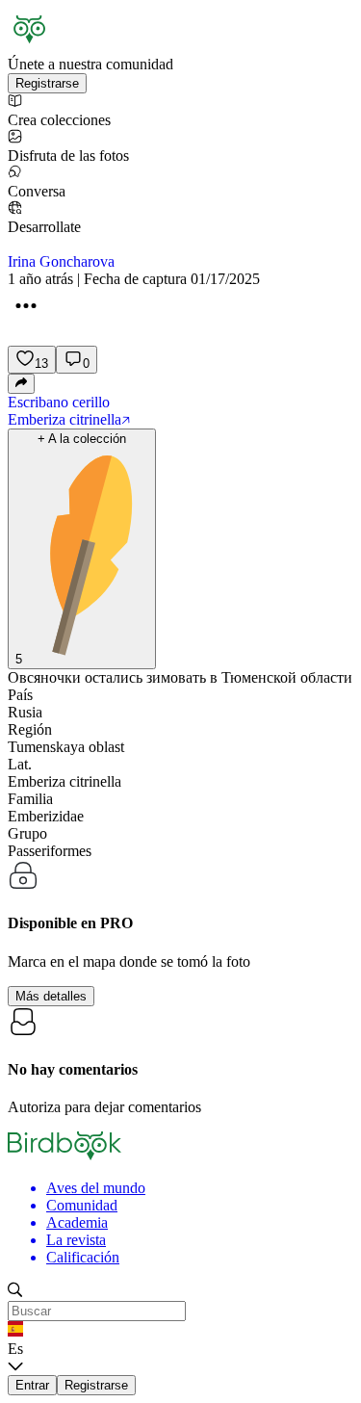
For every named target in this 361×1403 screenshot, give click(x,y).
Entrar (32, 1385)
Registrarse (47, 83)
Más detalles (51, 996)
